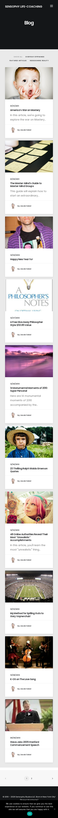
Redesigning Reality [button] (39, 60)
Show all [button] (18, 57)
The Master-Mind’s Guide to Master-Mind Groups (26, 185)
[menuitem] (18, 56)
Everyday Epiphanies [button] (34, 57)
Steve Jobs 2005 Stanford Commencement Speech (24, 743)
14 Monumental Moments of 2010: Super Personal (29, 389)
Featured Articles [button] (18, 60)
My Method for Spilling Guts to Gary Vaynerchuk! (27, 615)
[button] (51, 6)
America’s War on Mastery (25, 110)
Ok (29, 814)
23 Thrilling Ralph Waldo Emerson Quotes (28, 470)
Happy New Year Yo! (21, 259)
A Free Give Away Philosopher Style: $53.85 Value (26, 323)
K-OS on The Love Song (23, 679)
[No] (54, 809)
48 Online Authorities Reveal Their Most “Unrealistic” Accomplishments (29, 537)
